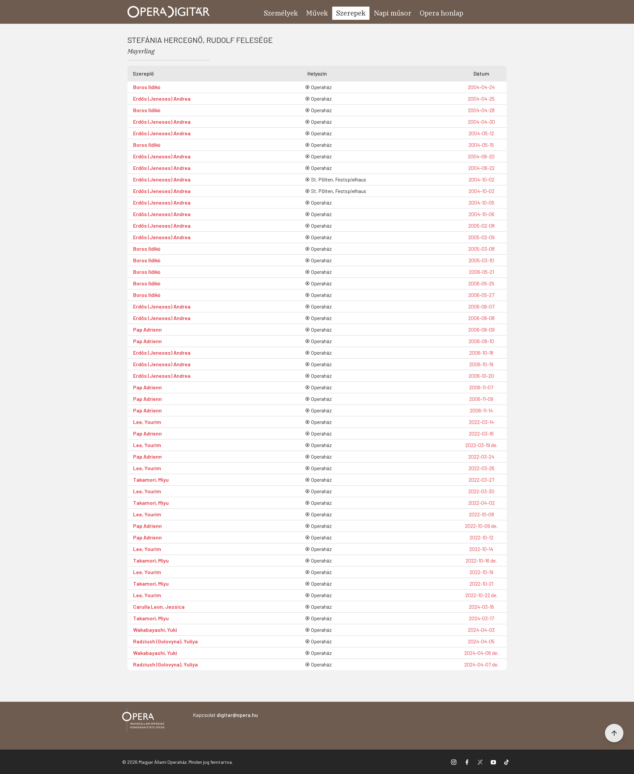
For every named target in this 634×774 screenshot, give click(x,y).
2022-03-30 (481, 491)
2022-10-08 (481, 514)
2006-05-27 (481, 295)
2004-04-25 (481, 98)
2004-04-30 (481, 121)
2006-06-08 (481, 318)
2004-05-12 (481, 133)
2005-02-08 (481, 225)
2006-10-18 (481, 352)
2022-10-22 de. (481, 595)
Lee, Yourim (147, 422)
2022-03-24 (481, 456)
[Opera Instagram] (453, 761)
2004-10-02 (481, 179)
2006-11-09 (481, 399)
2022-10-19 (481, 572)
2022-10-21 (481, 583)
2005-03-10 (481, 260)
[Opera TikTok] (506, 761)
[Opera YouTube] (493, 761)
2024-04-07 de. (481, 664)
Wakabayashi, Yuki (155, 630)
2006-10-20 (481, 375)
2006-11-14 (481, 410)
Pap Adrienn (147, 329)
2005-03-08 (481, 248)
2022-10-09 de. (481, 526)
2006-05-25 (481, 283)
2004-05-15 (481, 145)
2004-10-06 (481, 214)
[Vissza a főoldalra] (143, 721)
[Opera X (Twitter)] (480, 761)
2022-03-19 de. (481, 445)
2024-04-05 (481, 641)
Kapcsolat (225, 715)
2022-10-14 (481, 549)
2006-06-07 (481, 306)
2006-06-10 (481, 341)
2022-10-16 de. (481, 560)
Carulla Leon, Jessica (159, 606)
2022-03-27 (481, 479)
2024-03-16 (481, 606)
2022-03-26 (481, 468)
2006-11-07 (481, 387)
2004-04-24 (481, 87)
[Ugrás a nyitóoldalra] (168, 12)
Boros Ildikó (146, 87)
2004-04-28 (481, 110)
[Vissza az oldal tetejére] (614, 733)
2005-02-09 (481, 237)
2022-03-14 (481, 422)
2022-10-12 (481, 537)
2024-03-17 (481, 618)
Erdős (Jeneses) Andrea (162, 98)
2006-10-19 (481, 364)
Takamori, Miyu (151, 479)
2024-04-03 (481, 630)
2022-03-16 (481, 433)
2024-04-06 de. (481, 653)
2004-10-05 (481, 202)
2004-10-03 (481, 191)
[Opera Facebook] (467, 761)
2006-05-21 (481, 272)
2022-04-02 (481, 503)
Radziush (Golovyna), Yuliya (165, 641)
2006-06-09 (481, 329)
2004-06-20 (481, 156)
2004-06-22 (481, 168)
